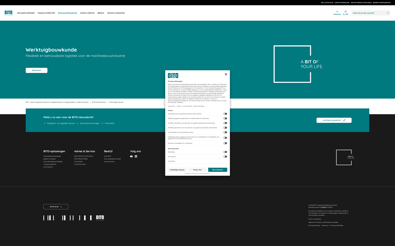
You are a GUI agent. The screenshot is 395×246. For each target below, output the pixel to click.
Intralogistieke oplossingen (52, 156)
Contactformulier (80, 164)
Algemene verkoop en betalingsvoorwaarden (323, 222)
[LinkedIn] (136, 156)
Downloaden (78, 161)
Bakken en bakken (49, 159)
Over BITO (107, 156)
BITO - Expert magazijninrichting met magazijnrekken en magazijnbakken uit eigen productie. (57, 102)
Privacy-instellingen (336, 225)
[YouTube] (131, 156)
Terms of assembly (314, 219)
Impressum (325, 225)
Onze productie (109, 161)
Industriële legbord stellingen (53, 161)
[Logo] (11, 13)
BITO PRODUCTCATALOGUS (83, 156)
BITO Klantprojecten (99, 102)
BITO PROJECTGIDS (81, 159)
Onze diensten (48, 167)
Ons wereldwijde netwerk (112, 159)
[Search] (388, 13)
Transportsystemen (49, 164)
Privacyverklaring (314, 225)
